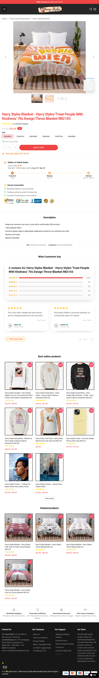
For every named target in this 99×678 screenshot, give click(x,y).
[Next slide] (93, 57)
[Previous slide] (5, 57)
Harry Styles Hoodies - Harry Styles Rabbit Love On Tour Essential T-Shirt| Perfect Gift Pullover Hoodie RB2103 (19, 395)
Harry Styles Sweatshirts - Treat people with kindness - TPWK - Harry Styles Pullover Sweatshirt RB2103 (80, 395)
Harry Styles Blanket (41, 19)
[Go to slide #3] (62, 98)
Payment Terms (61, 641)
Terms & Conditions (40, 638)
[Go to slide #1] (37, 98)
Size (3, 132)
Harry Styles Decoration (20, 19)
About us (36, 634)
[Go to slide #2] (49, 98)
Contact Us (60, 647)
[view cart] (94, 9)
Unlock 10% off (5, 667)
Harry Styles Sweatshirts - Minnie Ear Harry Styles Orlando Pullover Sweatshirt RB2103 (18, 440)
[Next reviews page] (92, 339)
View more (49, 498)
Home (4, 19)
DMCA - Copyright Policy (42, 644)
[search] (90, 9)
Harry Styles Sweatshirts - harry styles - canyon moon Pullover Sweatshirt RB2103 (47, 395)
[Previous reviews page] (80, 339)
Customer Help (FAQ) (63, 651)
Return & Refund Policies (65, 644)
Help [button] (94, 675)
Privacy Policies (39, 641)
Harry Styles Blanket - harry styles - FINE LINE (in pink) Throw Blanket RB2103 (18, 547)
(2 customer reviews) (20, 124)
